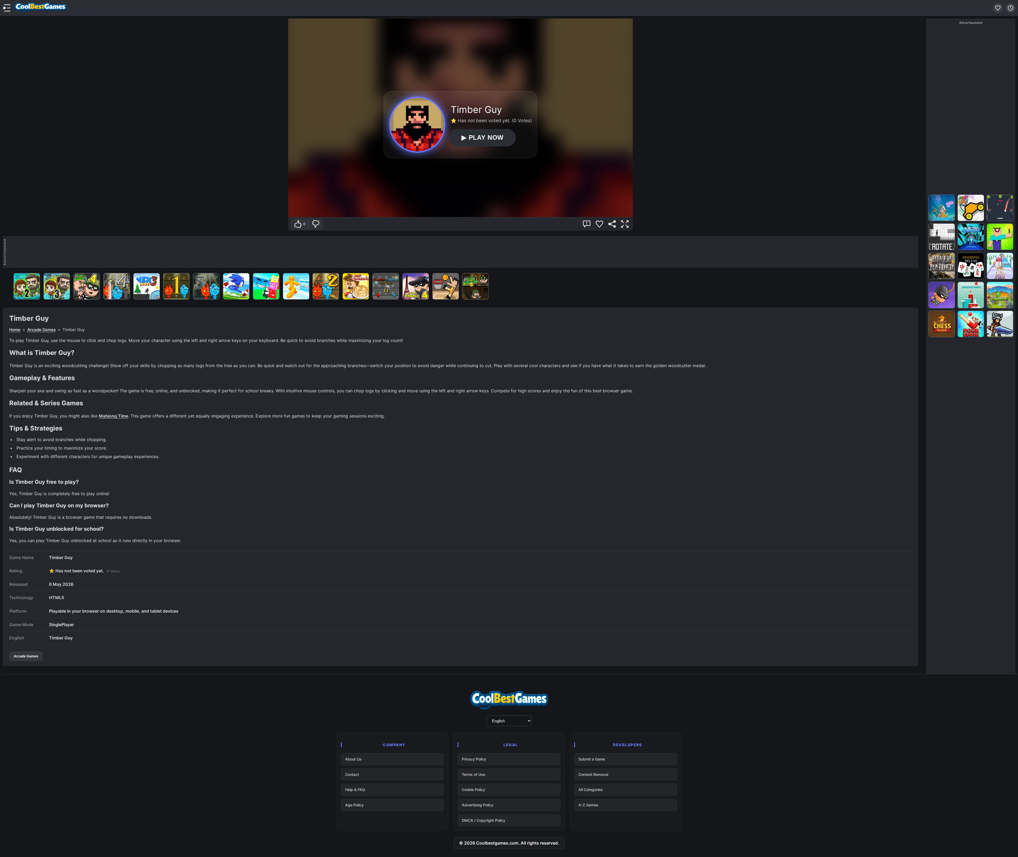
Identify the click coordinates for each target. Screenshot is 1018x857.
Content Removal (593, 774)
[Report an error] (586, 224)
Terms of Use (473, 774)
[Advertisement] (462, 252)
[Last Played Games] (1010, 8)
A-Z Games (588, 805)
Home (14, 329)
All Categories (590, 789)
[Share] (612, 224)
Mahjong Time (113, 416)
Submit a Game (591, 759)
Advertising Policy (477, 805)
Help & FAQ (355, 789)
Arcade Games (41, 329)
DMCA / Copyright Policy (483, 820)
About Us (353, 759)
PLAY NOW (482, 137)
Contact (352, 774)
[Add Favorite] (599, 224)
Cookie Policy (473, 789)
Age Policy (354, 805)
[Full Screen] (625, 224)
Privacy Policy (474, 759)
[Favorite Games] (998, 8)
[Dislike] (316, 224)
